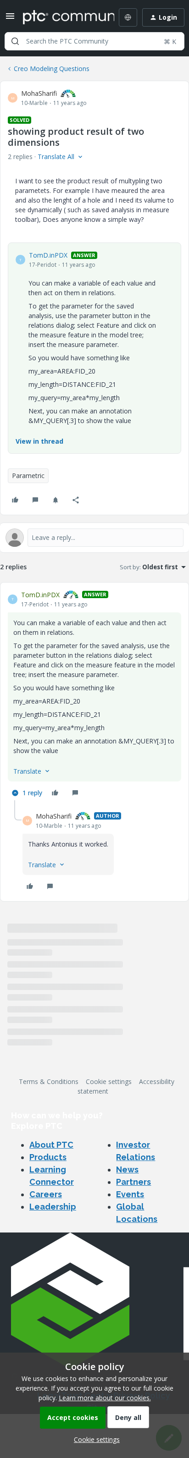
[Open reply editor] (94, 537)
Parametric (28, 475)
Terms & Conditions (48, 1081)
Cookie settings (109, 1081)
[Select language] (128, 17)
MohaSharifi (39, 93)
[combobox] (94, 41)
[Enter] (15, 41)
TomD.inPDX (48, 255)
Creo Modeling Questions (51, 68)
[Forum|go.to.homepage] (62, 17)
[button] (10, 19)
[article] (94, 695)
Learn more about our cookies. (105, 1397)
